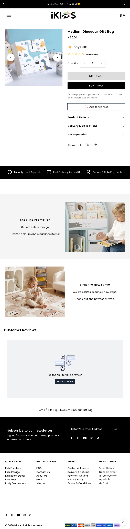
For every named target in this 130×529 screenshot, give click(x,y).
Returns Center (108, 475)
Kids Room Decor (15, 475)
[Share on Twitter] (88, 145)
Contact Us (43, 472)
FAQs (39, 468)
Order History (106, 468)
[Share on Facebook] (80, 145)
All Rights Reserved (33, 525)
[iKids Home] (63, 15)
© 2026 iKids (12, 525)
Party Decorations (15, 483)
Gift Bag (53, 410)
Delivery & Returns (78, 472)
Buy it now (96, 85)
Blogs (39, 479)
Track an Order (107, 472)
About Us (41, 475)
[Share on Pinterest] (95, 145)
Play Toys (10, 479)
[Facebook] (71, 439)
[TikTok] (98, 439)
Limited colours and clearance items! (35, 234)
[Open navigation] (14, 15)
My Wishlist (105, 479)
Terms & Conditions (79, 483)
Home (41, 410)
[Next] (124, 4)
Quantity (73, 63)
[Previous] (3, 4)
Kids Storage (12, 472)
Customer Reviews (79, 468)
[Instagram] (92, 439)
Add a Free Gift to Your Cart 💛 (63, 4)
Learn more (90, 97)
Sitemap (41, 483)
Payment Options (78, 475)
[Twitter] (77, 439)
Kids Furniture (13, 468)
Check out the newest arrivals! (94, 299)
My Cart (103, 483)
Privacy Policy (75, 479)
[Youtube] (84, 439)
